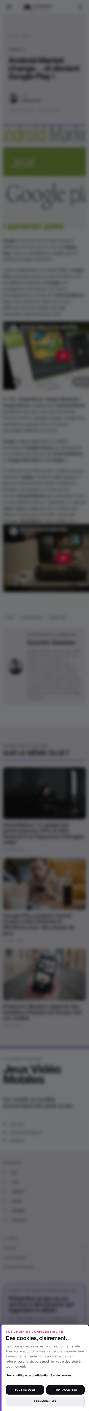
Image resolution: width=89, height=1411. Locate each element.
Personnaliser (45, 1401)
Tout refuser (25, 1389)
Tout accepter (65, 1389)
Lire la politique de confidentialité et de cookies (39, 1375)
